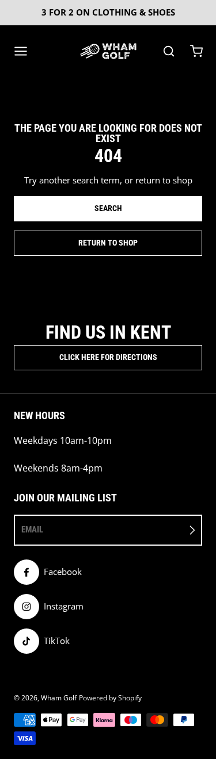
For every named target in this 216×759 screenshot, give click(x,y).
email (32, 529)
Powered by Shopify (110, 698)
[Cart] (196, 51)
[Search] (169, 51)
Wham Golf (59, 698)
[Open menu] (21, 51)
